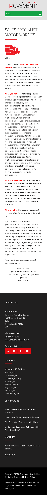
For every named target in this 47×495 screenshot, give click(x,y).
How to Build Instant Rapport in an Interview (20, 411)
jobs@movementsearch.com (23, 271)
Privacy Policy (29, 477)
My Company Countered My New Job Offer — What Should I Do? (23, 428)
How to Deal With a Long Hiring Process (22, 417)
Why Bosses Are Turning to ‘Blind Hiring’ (22, 422)
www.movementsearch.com (25, 67)
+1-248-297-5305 (12, 336)
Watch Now (10, 454)
